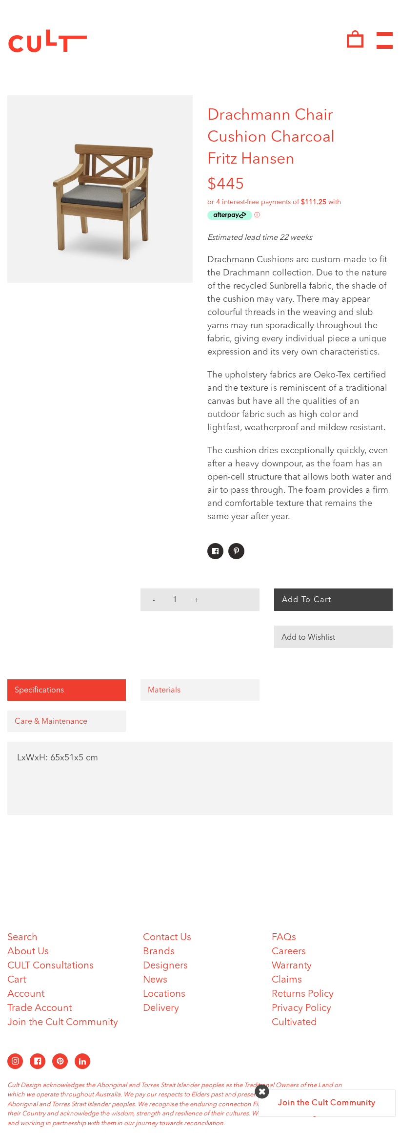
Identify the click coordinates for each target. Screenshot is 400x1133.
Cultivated (294, 1023)
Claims (287, 980)
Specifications (39, 690)
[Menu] (385, 40)
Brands (159, 952)
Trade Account (39, 1008)
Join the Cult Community (62, 1023)
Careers (289, 952)
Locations (164, 994)
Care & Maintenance (51, 722)
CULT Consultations (50, 966)
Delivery (161, 1008)
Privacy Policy (301, 1008)
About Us (28, 952)
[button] (333, 637)
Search (22, 938)
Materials (164, 690)
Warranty (292, 966)
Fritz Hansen (251, 160)
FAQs (284, 938)
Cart (16, 980)
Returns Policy (303, 994)
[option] (100, 189)
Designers (165, 966)
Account (25, 994)
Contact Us (167, 938)
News (155, 980)
